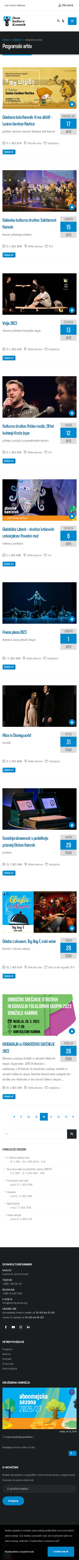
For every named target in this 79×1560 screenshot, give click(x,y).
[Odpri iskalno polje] (58, 21)
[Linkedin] (28, 1327)
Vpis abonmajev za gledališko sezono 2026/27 (29, 1171)
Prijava (67, 5)
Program (17, 39)
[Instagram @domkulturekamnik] (20, 1327)
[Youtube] (13, 1327)
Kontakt (6, 1359)
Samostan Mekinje (14, 5)
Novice (6, 1354)
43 (66, 1117)
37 (21, 1117)
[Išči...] (72, 1134)
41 (51, 1117)
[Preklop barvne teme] (63, 21)
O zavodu (8, 1363)
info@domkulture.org (14, 1303)
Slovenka (19, 1194)
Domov (5, 39)
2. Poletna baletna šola (26, 1159)
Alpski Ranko (19, 1205)
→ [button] (73, 1453)
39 (36, 1117)
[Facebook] (5, 1327)
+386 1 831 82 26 (12, 1283)
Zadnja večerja (19, 1217)
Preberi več (9, 151)
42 (58, 1117)
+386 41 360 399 (12, 1293)
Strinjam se (60, 1551)
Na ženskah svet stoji (19, 1182)
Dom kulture (9, 1368)
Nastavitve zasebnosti (19, 1552)
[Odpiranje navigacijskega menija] (72, 21)
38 (28, 1117)
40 (45, 1117)
